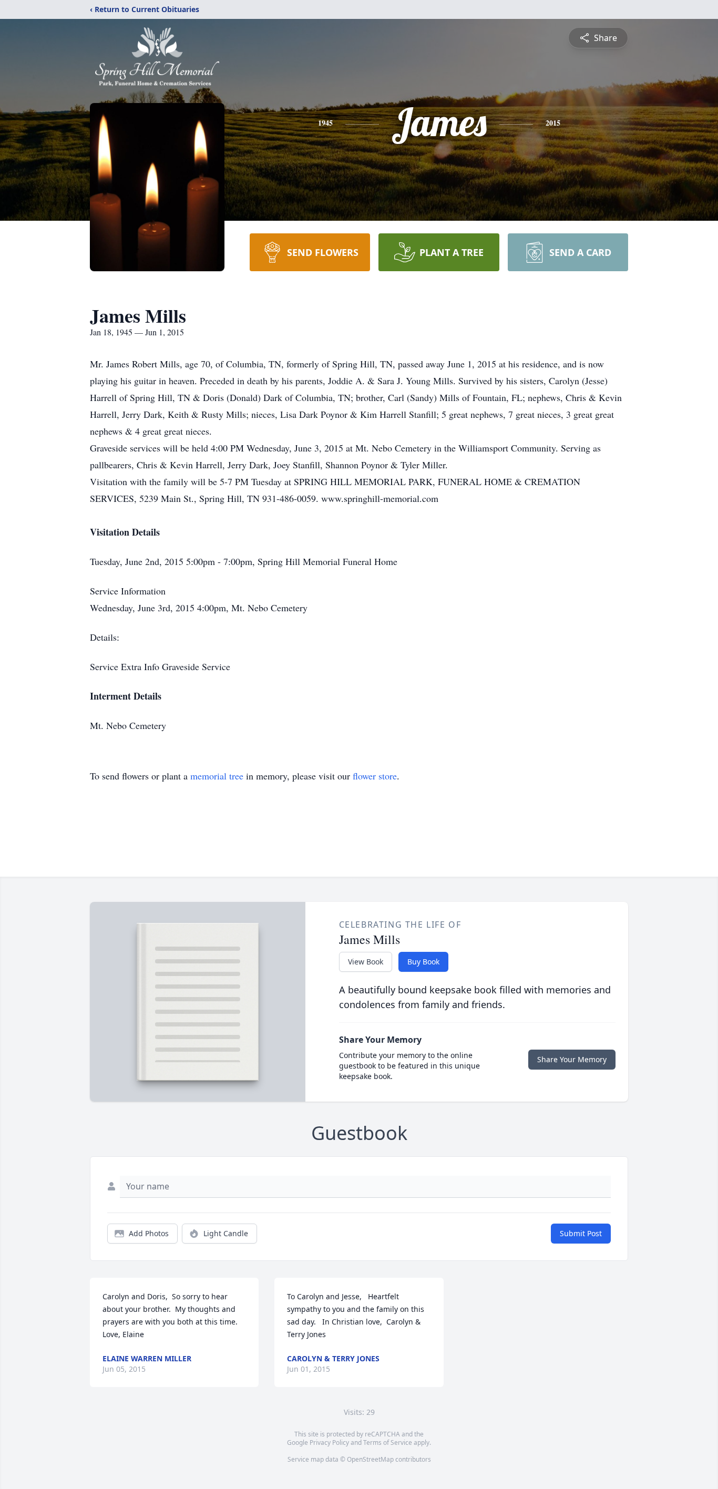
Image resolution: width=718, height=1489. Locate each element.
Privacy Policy (329, 1442)
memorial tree (216, 775)
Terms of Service (387, 1442)
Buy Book (423, 962)
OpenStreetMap (370, 1459)
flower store (375, 775)
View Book (365, 962)
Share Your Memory (572, 1059)
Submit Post (581, 1233)
